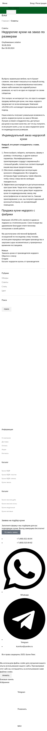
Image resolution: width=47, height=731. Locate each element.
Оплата (4, 446)
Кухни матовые (7, 511)
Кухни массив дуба (9, 500)
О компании (6, 438)
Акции (4, 449)
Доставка (5, 442)
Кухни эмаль (6, 482)
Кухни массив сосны (9, 504)
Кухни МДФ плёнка (9, 478)
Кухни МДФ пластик (9, 475)
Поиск (6, 309)
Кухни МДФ (6, 471)
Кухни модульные (8, 507)
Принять (5, 675)
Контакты (5, 453)
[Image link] (23, 404)
